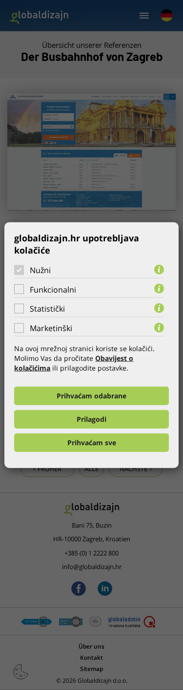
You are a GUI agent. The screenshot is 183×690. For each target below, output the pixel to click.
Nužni (40, 270)
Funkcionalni (53, 289)
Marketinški (51, 328)
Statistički (47, 308)
